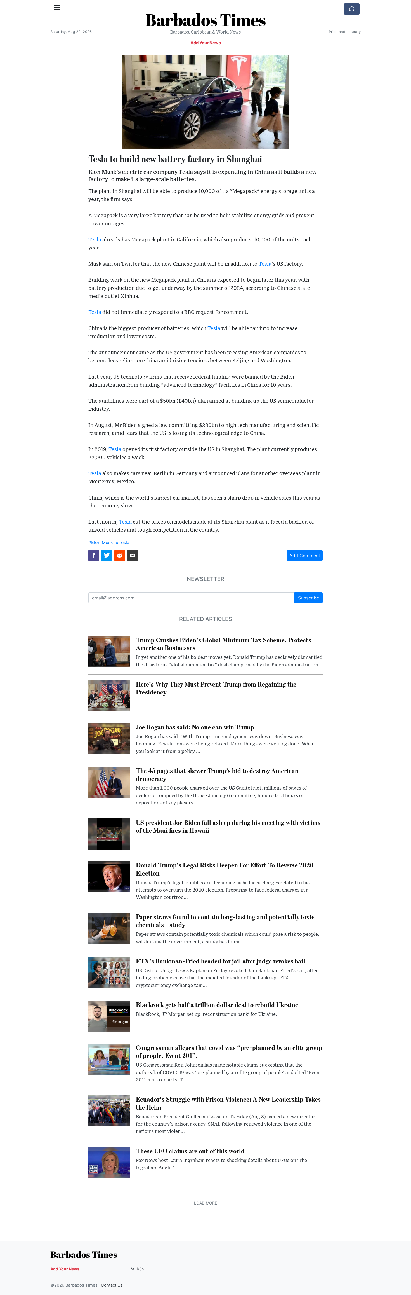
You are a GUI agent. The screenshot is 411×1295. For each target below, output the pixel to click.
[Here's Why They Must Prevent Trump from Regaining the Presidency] (109, 695)
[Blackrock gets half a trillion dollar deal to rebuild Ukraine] (109, 1016)
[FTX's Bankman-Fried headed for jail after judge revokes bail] (109, 972)
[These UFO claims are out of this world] (109, 1162)
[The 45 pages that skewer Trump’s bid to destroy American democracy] (109, 782)
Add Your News (205, 42)
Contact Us (112, 1285)
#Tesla (122, 542)
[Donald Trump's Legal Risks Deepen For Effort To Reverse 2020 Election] (109, 876)
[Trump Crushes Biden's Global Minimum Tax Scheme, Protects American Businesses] (109, 651)
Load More (205, 1203)
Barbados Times (205, 19)
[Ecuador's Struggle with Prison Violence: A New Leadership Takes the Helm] (109, 1110)
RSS (140, 1268)
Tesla (94, 239)
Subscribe (308, 598)
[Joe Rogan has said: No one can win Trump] (109, 738)
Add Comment (304, 555)
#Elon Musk (100, 542)
